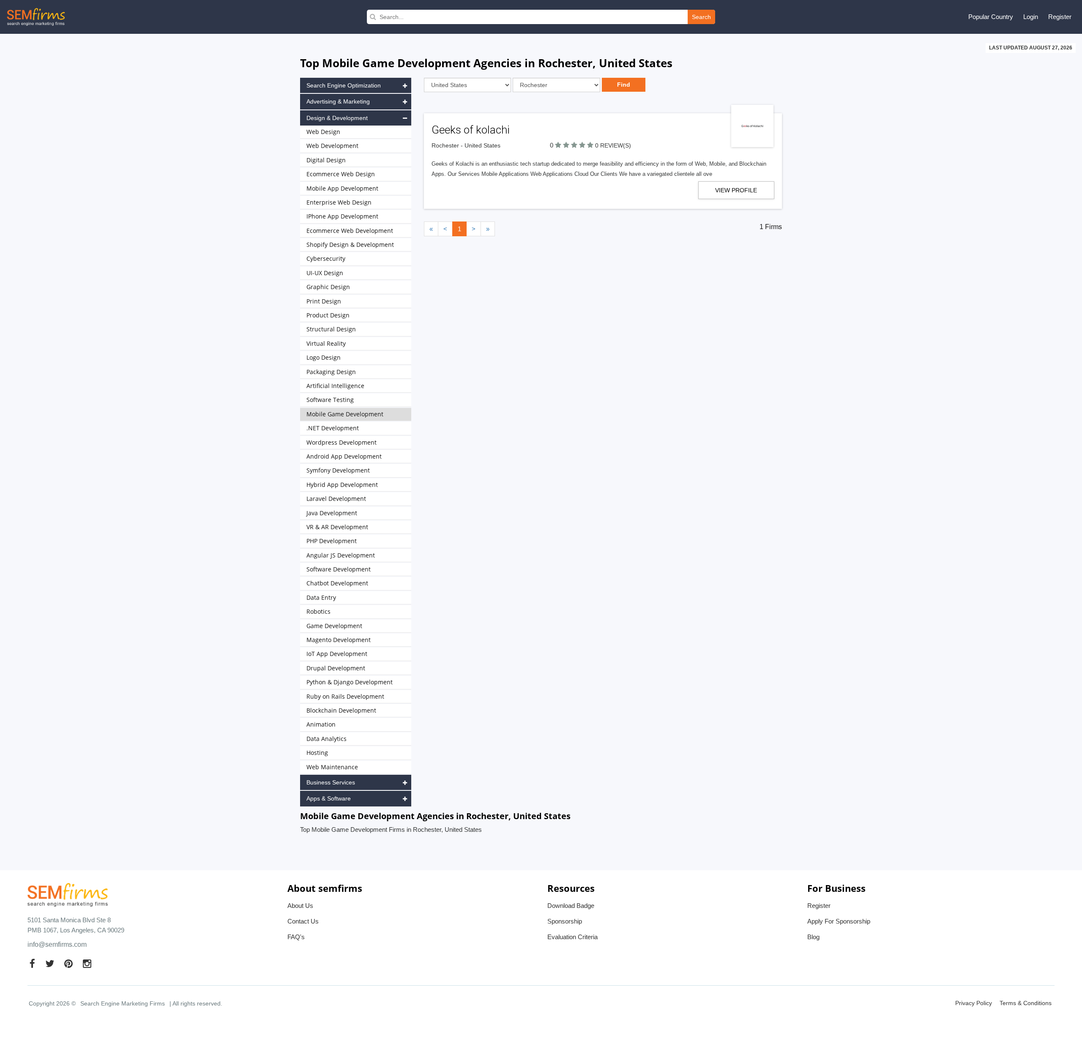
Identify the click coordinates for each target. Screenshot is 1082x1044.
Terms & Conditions (1026, 1003)
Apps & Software (328, 798)
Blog (813, 936)
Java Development (331, 513)
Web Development (332, 146)
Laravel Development (336, 499)
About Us (300, 905)
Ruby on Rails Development (345, 696)
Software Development (338, 569)
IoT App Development (336, 654)
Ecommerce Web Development (349, 231)
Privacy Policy (973, 1003)
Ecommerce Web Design (340, 174)
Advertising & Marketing (338, 101)
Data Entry (321, 597)
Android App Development (344, 456)
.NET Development (332, 428)
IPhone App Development (342, 216)
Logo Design (323, 357)
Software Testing (330, 400)
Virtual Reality (326, 343)
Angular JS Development (340, 555)
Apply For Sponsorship (838, 921)
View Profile (736, 190)
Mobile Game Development (344, 414)
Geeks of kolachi (471, 129)
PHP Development (331, 541)
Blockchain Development (341, 710)
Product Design (328, 315)
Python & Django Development (349, 682)
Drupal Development (335, 668)
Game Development (334, 626)
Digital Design (326, 160)
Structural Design (331, 329)
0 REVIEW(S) (613, 145)
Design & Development (337, 118)
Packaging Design (331, 372)
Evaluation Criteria (572, 936)
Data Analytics (326, 739)
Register (1059, 16)
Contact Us (303, 921)
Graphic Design (328, 287)
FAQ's (296, 936)
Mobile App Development (342, 188)
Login (1030, 16)
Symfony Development (338, 470)
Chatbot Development (337, 583)
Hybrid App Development (342, 485)
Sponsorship (564, 921)
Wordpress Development (341, 442)
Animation (321, 724)
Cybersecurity (325, 258)
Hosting (317, 753)
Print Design (323, 301)
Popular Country (990, 16)
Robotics (318, 611)
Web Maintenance (332, 767)
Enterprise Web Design (339, 202)
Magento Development (338, 640)
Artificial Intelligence (335, 386)
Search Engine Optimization (343, 85)
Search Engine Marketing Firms (122, 1003)
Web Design (323, 132)
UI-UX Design (324, 273)
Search (701, 17)
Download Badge (570, 905)
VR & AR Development (337, 527)
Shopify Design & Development (350, 245)
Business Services (330, 782)
